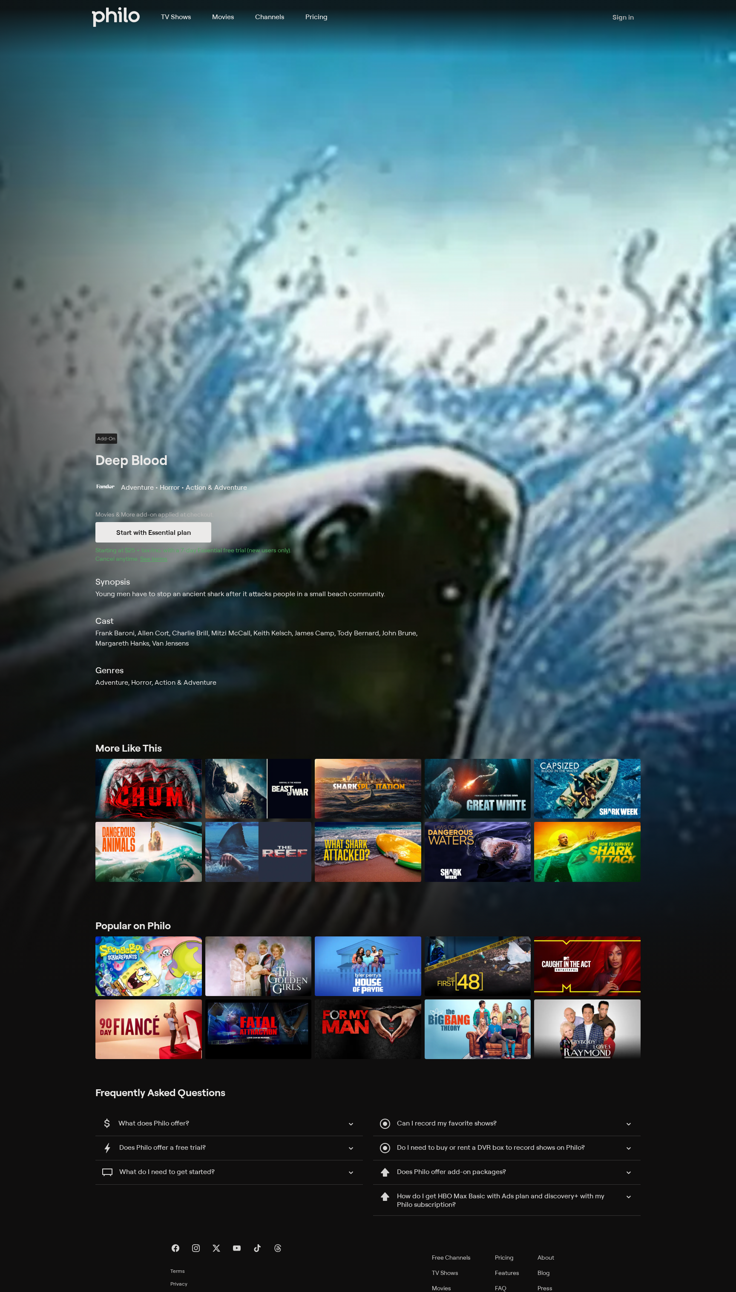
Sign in (623, 17)
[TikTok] (257, 1248)
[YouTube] (237, 1248)
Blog (544, 1272)
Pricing (316, 16)
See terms (153, 558)
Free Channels (451, 1257)
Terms (177, 1271)
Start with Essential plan (153, 532)
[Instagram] (196, 1248)
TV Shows (176, 16)
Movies (223, 16)
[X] (216, 1248)
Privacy (178, 1284)
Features (507, 1272)
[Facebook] (175, 1248)
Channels (269, 16)
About (546, 1257)
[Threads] (278, 1248)
